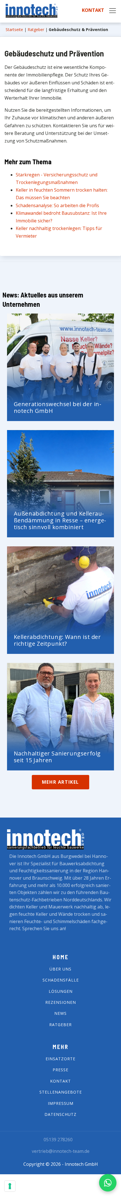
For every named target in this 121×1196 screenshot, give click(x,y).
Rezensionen (60, 1002)
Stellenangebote (60, 1092)
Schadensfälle (60, 980)
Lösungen (61, 991)
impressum (60, 1103)
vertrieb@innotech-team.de (60, 1151)
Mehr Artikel (60, 782)
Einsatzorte (60, 1059)
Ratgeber (36, 29)
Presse (60, 1070)
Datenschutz (60, 1114)
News (60, 1013)
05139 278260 (58, 1139)
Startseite (14, 29)
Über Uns (60, 969)
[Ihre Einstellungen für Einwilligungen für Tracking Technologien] (10, 1186)
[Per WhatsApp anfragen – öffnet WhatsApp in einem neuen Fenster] (107, 1182)
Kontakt (93, 10)
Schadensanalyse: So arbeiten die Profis (57, 205)
